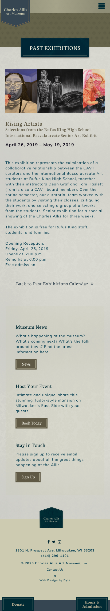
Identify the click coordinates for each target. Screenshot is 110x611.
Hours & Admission (92, 604)
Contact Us (54, 570)
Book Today (31, 423)
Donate (18, 604)
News (25, 364)
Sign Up (28, 477)
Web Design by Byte (55, 580)
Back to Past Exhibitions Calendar (52, 283)
